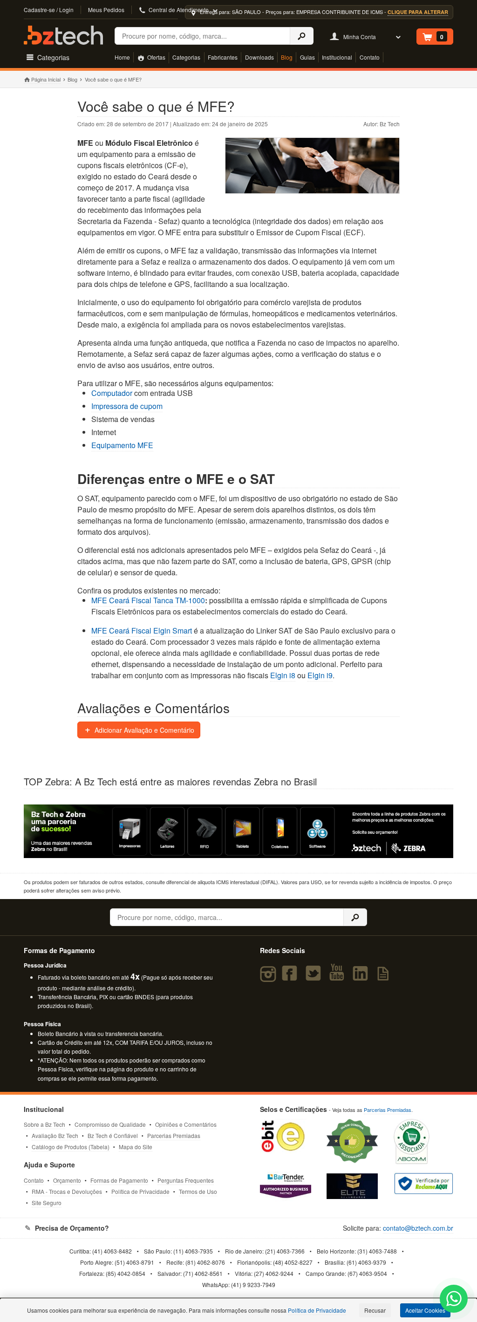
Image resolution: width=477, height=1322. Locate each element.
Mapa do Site (135, 1147)
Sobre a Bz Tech (44, 1124)
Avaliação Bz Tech (55, 1135)
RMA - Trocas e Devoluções (67, 1191)
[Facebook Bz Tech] (291, 977)
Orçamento (67, 1180)
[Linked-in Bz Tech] (362, 977)
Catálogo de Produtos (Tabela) (70, 1147)
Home (122, 57)
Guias (307, 57)
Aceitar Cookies (425, 1310)
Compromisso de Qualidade (110, 1124)
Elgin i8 (282, 675)
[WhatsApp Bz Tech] (454, 1300)
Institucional (337, 57)
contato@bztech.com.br (418, 1228)
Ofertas (155, 57)
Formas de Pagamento (119, 1180)
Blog (287, 57)
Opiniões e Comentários (186, 1124)
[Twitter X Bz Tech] (315, 977)
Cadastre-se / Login (49, 10)
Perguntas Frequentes (185, 1180)
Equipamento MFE (122, 445)
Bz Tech (63, 35)
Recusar (375, 1310)
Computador (111, 393)
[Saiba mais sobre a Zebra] (238, 831)
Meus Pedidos (106, 10)
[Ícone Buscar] (301, 36)
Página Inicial (45, 79)
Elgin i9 (320, 675)
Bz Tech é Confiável (113, 1135)
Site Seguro (46, 1202)
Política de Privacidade (140, 1191)
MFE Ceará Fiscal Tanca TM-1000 (148, 600)
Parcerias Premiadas (173, 1135)
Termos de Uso (198, 1191)
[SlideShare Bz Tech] (385, 977)
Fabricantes (223, 57)
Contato (370, 57)
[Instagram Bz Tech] (269, 977)
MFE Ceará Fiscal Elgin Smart (141, 630)
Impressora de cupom (127, 406)
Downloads (259, 57)
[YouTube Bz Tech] (338, 977)
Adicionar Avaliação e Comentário (143, 730)
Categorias (186, 57)
